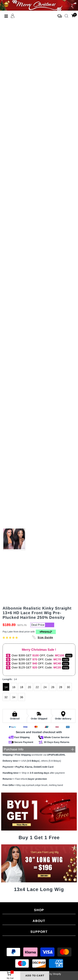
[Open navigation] (6, 16)
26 (52, 687)
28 (60, 687)
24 (45, 687)
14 (6, 687)
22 (37, 687)
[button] (10, 637)
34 (13, 697)
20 (29, 687)
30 (68, 687)
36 (21, 697)
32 (6, 697)
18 (21, 687)
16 (13, 687)
